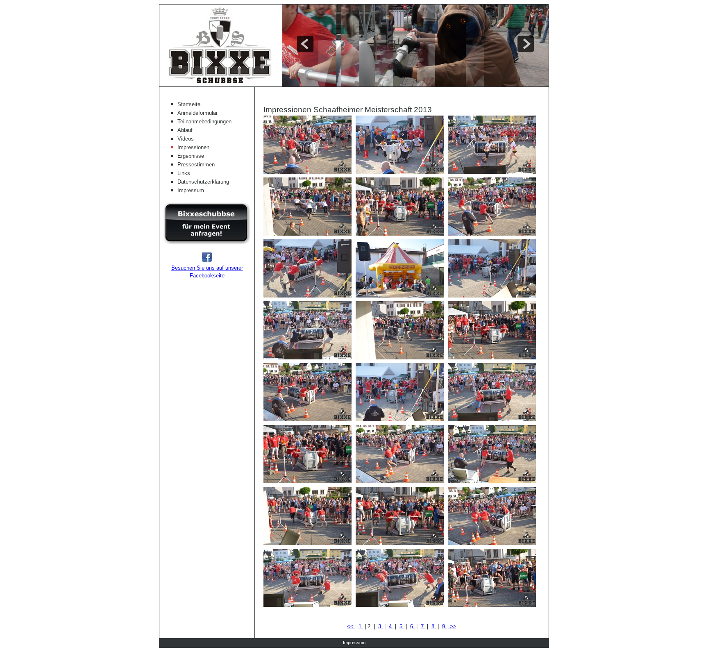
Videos (185, 139)
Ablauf (185, 130)
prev (305, 43)
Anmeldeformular (197, 113)
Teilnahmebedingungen (204, 121)
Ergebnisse (190, 156)
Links (183, 173)
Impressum (190, 190)
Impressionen (193, 147)
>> (452, 626)
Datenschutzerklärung (203, 182)
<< (351, 626)
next (525, 43)
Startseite (188, 104)
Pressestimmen (196, 164)
